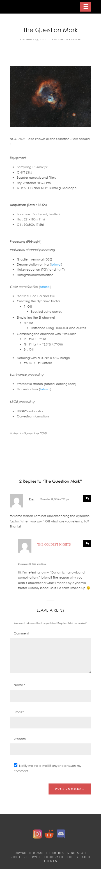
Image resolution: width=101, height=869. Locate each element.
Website (20, 739)
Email (19, 712)
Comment (21, 633)
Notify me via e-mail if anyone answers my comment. (47, 768)
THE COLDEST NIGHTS (66, 39)
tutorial (56, 264)
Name (19, 685)
